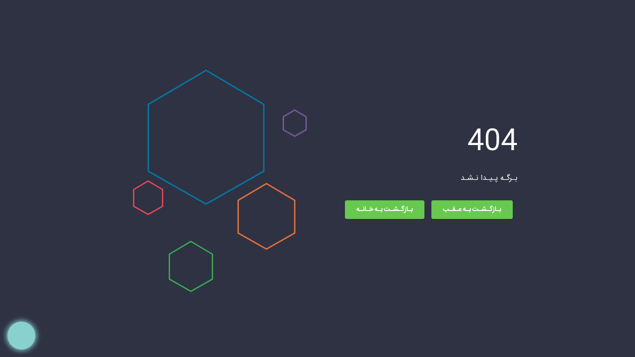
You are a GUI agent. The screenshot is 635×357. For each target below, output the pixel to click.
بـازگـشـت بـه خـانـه (385, 209)
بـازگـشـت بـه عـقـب (472, 209)
